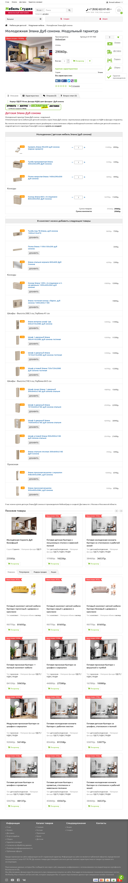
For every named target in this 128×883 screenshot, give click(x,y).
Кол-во (58, 61)
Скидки (66, 19)
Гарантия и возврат (35, 2)
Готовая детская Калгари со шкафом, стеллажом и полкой (101, 725)
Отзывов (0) (51, 96)
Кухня (38, 836)
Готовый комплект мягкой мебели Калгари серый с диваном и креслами (64, 609)
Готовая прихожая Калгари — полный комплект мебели (21, 666)
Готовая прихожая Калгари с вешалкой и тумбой (101, 666)
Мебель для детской (18, 25)
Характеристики (32, 96)
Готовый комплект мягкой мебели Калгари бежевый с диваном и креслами (104, 609)
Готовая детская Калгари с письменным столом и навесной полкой (62, 543)
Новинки (11, 572)
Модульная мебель (36, 25)
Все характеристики (63, 75)
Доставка (22, 2)
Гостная (39, 830)
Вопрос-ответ (70, 96)
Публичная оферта (14, 851)
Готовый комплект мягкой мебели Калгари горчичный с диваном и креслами (24, 609)
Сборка (9, 839)
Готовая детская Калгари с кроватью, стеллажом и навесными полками (60, 785)
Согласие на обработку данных (19, 845)
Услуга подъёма (12, 836)
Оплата (14, 2)
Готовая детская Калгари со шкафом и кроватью (20, 783)
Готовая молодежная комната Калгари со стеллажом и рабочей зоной (103, 543)
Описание (14, 96)
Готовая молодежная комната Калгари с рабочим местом (61, 725)
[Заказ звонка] (121, 877)
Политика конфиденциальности (19, 848)
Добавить (33, 238)
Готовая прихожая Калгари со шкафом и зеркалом (61, 666)
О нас (7, 2)
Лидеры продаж (40, 572)
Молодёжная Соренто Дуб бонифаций (19, 541)
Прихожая (40, 833)
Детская (39, 839)
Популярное (24, 572)
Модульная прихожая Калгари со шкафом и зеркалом (23, 725)
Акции (105, 19)
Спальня (39, 827)
